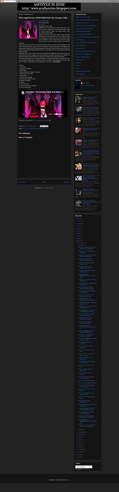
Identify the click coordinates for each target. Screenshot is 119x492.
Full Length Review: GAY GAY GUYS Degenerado (86, 412)
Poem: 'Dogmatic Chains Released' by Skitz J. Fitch (86, 362)
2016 (78, 454)
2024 (78, 223)
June (80, 439)
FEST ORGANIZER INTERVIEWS (84, 28)
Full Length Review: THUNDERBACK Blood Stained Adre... (87, 421)
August (81, 434)
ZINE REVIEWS (79, 60)
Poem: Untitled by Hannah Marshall (87, 383)
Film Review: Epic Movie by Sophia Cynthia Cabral (85, 318)
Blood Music (42, 24)
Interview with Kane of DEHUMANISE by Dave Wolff (90, 189)
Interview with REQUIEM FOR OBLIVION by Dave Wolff (86, 416)
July (80, 437)
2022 (78, 228)
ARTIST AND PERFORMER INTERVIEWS (86, 20)
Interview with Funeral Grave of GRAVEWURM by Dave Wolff (91, 108)
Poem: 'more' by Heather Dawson (86, 380)
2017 (78, 240)
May (80, 442)
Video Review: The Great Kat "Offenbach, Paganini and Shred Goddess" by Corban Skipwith (91, 165)
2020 (78, 233)
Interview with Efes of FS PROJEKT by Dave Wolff (85, 259)
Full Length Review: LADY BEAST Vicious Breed (85, 267)
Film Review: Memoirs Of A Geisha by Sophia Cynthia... (87, 339)
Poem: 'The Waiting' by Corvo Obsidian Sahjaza (85, 393)
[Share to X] (44, 126)
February (81, 449)
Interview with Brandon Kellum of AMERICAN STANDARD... (87, 248)
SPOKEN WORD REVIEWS (82, 57)
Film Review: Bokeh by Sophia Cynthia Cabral (86, 263)
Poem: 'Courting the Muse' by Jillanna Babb (85, 369)
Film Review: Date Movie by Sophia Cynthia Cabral (85, 322)
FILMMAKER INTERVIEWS (83, 31)
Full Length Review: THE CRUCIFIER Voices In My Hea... (87, 299)
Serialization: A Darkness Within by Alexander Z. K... (87, 280)
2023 (78, 226)
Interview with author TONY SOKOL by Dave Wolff (90, 98)
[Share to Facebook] (46, 126)
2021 (78, 231)
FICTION (77, 65)
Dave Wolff (86, 83)
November (81, 245)
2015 (78, 457)
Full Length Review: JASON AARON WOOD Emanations (86, 288)
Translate (87, 469)
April (80, 444)
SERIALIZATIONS (80, 74)
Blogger (68, 480)
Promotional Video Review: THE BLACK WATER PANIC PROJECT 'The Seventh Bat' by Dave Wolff (91, 178)
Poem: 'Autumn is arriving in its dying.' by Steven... (86, 354)
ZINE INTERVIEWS (80, 45)
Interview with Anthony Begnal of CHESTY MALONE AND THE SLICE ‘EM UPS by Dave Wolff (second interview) (91, 153)
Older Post (66, 182)
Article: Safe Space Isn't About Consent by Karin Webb (86, 295)
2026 (78, 218)
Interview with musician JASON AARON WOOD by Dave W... (86, 409)
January (81, 451)
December (81, 243)
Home (44, 182)
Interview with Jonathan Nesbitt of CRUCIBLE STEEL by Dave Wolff (91, 130)
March (80, 446)
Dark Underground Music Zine (40, 120)
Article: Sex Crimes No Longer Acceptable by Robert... (86, 314)
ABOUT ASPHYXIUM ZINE (82, 17)
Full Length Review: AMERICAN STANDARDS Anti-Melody (86, 310)
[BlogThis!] (42, 126)
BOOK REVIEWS (80, 48)
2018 (78, 238)
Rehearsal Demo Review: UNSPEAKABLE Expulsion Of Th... (87, 327)
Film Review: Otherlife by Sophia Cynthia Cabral (86, 271)
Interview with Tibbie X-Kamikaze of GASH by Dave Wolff (91, 118)
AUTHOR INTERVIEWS (81, 23)
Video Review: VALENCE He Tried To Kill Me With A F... (87, 307)
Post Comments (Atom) (47, 188)
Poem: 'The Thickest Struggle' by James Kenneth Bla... (86, 377)
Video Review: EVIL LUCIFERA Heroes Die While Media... (86, 425)
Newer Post (22, 182)
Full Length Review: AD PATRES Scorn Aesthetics (86, 291)
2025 (78, 221)
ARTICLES (78, 62)
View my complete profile (87, 85)
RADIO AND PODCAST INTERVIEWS (85, 43)
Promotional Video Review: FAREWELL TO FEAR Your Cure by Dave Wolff (91, 202)
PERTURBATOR (43, 21)
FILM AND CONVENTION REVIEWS (85, 51)
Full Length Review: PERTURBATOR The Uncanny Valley (86, 276)
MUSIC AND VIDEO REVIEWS (31, 128)
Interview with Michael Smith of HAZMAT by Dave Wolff (91, 141)
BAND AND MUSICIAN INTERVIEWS (85, 25)
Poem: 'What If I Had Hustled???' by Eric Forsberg (86, 386)
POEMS (77, 68)
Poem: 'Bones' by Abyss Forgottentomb (84, 401)
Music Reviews (43, 128)
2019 (78, 236)
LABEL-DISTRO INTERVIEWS (83, 34)
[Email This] (41, 126)
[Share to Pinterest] (47, 126)
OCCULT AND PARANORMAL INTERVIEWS (87, 37)
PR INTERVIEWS (80, 40)
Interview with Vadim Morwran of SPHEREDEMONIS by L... (86, 331)
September (81, 432)
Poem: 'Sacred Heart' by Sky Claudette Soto (85, 358)
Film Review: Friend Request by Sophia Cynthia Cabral (86, 335)
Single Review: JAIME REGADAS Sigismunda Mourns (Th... (87, 255)
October (81, 429)
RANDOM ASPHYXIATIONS (83, 71)
